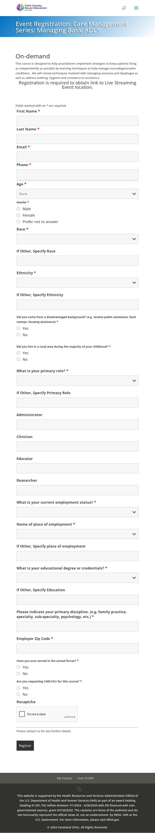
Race (22, 229)
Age (21, 184)
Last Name (28, 129)
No (25, 335)
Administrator (29, 414)
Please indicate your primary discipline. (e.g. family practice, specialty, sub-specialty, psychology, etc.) (72, 614)
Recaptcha (26, 701)
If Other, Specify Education (41, 589)
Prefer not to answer (40, 222)
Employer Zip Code (35, 638)
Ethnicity (26, 272)
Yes (25, 328)
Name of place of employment (46, 524)
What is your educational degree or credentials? (62, 568)
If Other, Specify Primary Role (43, 392)
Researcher (27, 480)
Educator (25, 458)
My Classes (64, 778)
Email (23, 147)
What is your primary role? (42, 370)
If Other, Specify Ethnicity (40, 294)
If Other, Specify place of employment (51, 546)
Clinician (24, 436)
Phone (24, 164)
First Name (28, 111)
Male (27, 209)
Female (29, 215)
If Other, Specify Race (36, 251)
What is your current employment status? (56, 502)
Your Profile (85, 778)
